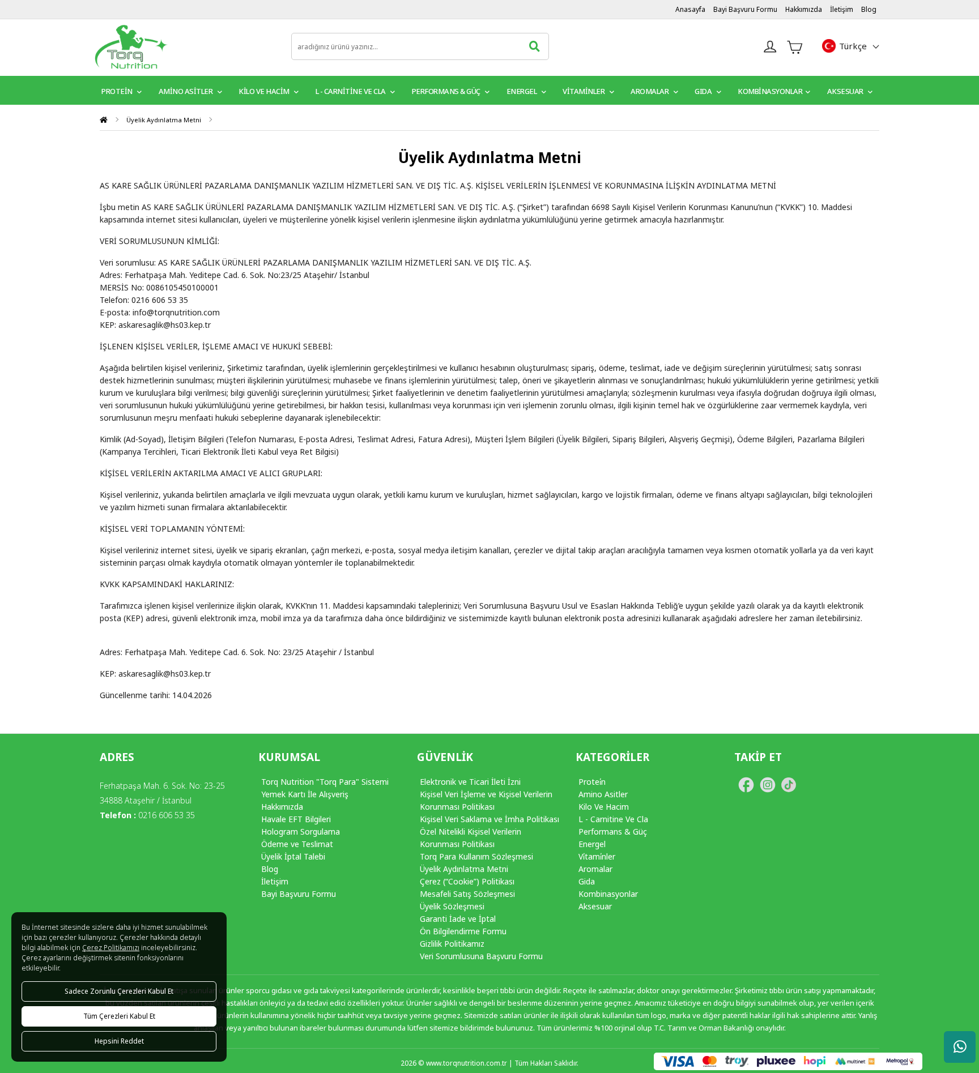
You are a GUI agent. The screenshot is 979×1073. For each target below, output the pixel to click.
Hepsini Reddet (119, 1041)
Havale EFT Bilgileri (296, 819)
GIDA (704, 91)
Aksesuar (846, 91)
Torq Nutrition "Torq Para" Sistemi (325, 781)
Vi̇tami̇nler (596, 856)
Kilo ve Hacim (265, 91)
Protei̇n (592, 781)
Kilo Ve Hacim (603, 806)
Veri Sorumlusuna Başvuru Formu (481, 956)
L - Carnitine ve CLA (352, 91)
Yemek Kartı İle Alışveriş (304, 794)
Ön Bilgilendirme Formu (463, 931)
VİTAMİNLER (584, 91)
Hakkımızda (803, 9)
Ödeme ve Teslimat (297, 844)
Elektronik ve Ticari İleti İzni (470, 781)
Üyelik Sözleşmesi (452, 906)
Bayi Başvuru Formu (745, 9)
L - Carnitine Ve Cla (613, 819)
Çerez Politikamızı (110, 947)
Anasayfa (690, 9)
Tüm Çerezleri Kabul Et (119, 1016)
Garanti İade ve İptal (458, 918)
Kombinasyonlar (770, 91)
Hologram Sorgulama (300, 831)
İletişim (841, 9)
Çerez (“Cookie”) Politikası (467, 881)
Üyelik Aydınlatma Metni (163, 120)
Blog (868, 9)
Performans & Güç (447, 91)
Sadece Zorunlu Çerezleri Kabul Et (119, 991)
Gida (586, 881)
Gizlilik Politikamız (452, 943)
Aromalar (650, 91)
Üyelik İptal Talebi (293, 856)
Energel (522, 91)
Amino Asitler (186, 91)
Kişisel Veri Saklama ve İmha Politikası (489, 819)
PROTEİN (117, 91)
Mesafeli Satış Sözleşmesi (467, 893)
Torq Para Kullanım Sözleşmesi (476, 856)
